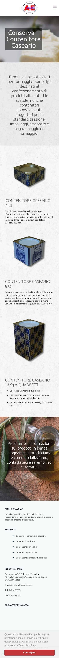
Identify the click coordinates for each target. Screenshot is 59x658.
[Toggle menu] (54, 6)
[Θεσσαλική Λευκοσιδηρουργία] (29, 8)
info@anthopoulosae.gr (21, 585)
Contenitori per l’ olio (25, 541)
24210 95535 (14, 590)
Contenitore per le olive (26, 546)
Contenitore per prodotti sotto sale (31, 557)
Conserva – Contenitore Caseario (31, 535)
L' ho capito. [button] (29, 652)
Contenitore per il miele (26, 552)
